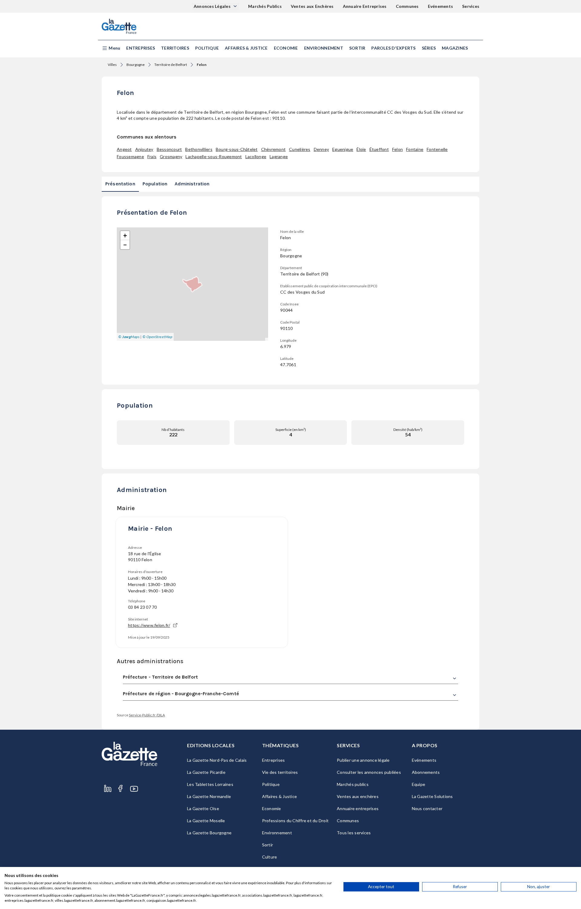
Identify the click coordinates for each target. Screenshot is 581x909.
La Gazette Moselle (206, 820)
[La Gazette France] (119, 26)
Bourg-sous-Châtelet (237, 149)
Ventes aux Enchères (312, 6)
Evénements (440, 6)
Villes (112, 64)
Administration (192, 184)
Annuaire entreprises (358, 808)
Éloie (361, 149)
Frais (151, 156)
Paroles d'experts (393, 47)
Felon (397, 149)
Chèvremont (273, 149)
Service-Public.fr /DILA (147, 715)
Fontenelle (437, 149)
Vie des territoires (280, 772)
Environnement (323, 47)
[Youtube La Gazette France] (134, 788)
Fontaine (414, 149)
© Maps (129, 336)
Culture (269, 856)
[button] (111, 48)
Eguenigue (342, 149)
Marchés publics (353, 784)
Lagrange (279, 156)
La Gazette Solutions (432, 796)
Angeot (124, 149)
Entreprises (140, 47)
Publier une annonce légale (363, 760)
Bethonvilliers (198, 149)
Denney (321, 149)
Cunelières (299, 149)
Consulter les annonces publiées (369, 772)
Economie (286, 47)
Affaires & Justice (246, 47)
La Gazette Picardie (206, 772)
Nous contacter (427, 808)
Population (155, 184)
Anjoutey (144, 149)
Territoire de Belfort (170, 64)
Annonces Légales (212, 6)
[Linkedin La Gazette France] (108, 788)
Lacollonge (256, 156)
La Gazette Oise (203, 808)
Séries (429, 47)
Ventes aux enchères (358, 796)
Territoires (175, 47)
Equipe (418, 784)
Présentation (120, 184)
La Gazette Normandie (209, 796)
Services (470, 6)
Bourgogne (135, 64)
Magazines (455, 47)
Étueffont (379, 149)
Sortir (357, 47)
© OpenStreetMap (157, 336)
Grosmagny (171, 156)
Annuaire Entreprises (365, 6)
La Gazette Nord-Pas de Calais (217, 760)
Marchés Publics (265, 6)
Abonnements (426, 772)
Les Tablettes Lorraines (210, 784)
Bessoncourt (169, 149)
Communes (407, 6)
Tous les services (354, 832)
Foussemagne (130, 156)
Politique (207, 47)
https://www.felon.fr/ (149, 625)
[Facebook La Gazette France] (120, 788)
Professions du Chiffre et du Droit (295, 820)
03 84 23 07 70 (142, 607)
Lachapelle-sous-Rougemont (213, 156)
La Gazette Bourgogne (209, 832)
